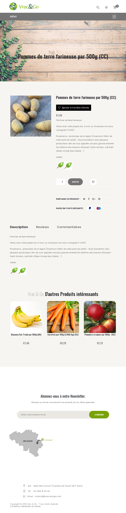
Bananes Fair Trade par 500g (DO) (26, 334)
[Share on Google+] (93, 199)
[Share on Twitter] (84, 199)
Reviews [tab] (42, 227)
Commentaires (69, 227)
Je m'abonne (99, 414)
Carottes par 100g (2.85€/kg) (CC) (63, 334)
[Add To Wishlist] (93, 182)
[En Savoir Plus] (26, 319)
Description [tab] (19, 227)
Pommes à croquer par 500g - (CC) (100, 334)
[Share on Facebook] (88, 199)
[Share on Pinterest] (99, 199)
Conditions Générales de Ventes (25, 506)
